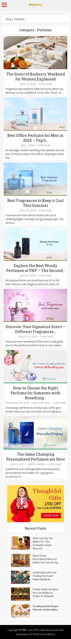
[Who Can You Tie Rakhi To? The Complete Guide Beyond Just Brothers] (22, 542)
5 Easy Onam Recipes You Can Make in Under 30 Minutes (45, 593)
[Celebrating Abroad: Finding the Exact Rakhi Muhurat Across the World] (22, 577)
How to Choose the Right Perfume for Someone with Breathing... (35, 392)
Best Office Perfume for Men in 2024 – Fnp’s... (35, 138)
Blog (8, 19)
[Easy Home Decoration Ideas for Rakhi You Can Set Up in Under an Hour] (22, 560)
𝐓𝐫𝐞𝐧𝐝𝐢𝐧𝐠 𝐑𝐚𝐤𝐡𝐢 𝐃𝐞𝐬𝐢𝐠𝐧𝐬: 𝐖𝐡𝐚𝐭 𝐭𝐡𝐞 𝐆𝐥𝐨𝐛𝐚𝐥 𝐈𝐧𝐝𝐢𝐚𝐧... (46, 607)
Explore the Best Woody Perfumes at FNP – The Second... (35, 268)
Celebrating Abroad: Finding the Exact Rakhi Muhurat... (45, 576)
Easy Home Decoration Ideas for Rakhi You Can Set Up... (46, 559)
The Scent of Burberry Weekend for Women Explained (35, 76)
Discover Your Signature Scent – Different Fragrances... (36, 329)
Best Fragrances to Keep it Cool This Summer (35, 203)
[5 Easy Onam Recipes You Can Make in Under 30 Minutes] (22, 594)
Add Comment (41, 403)
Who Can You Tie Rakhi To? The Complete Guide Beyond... (43, 543)
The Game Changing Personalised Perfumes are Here (35, 457)
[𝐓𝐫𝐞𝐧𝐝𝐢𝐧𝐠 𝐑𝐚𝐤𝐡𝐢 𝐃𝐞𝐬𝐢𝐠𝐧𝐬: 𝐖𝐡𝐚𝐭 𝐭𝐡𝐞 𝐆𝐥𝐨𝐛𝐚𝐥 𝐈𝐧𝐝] (22, 610)
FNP (24, 630)
